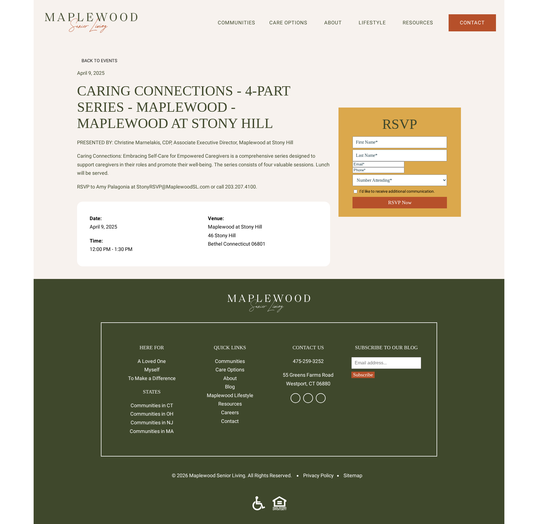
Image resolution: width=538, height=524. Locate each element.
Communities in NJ (152, 422)
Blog (230, 387)
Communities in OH (151, 414)
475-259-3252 (308, 361)
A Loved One (152, 361)
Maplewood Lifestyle (230, 395)
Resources (419, 22)
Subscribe (363, 375)
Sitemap (353, 475)
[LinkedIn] (308, 398)
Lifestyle (374, 22)
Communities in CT (152, 405)
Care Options (289, 22)
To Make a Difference (152, 378)
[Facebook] (295, 398)
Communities (236, 22)
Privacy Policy (318, 475)
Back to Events (98, 60)
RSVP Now (400, 202)
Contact (472, 22)
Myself (151, 369)
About (334, 22)
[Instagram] (320, 398)
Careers (230, 412)
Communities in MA (152, 431)
